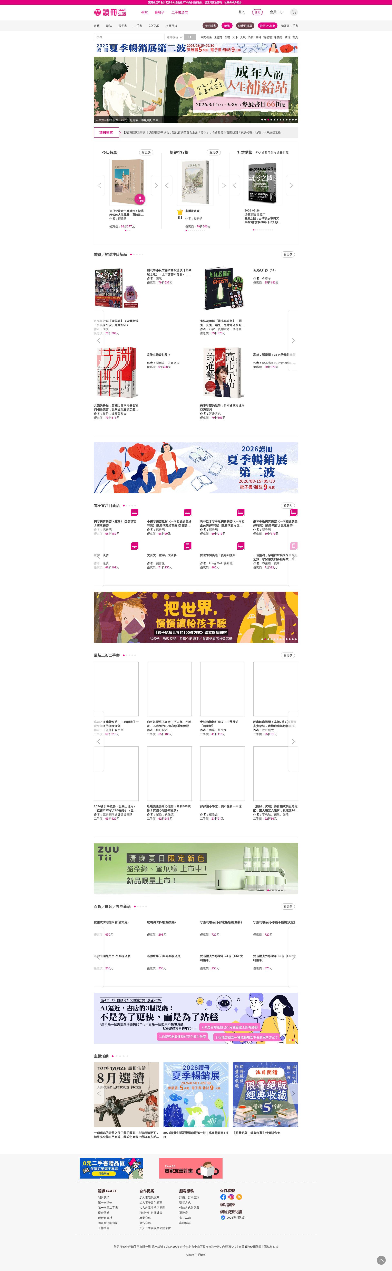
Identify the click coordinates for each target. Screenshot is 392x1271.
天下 (235, 37)
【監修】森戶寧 (113, 730)
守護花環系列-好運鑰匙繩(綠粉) (221, 922)
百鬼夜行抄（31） (265, 270)
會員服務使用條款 (250, 1246)
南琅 (159, 278)
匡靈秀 (218, 37)
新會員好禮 (105, 1218)
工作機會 (103, 1228)
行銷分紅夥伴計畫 (150, 1212)
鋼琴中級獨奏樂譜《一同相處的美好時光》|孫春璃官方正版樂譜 (275, 523)
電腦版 (190, 1255)
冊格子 (160, 12)
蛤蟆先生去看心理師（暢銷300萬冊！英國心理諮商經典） (169, 808)
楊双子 (198, 218)
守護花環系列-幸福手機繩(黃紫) (274, 922)
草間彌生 (206, 37)
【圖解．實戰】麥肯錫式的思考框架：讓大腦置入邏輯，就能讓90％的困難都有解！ (275, 810)
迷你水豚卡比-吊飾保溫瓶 (164, 956)
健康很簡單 (245, 26)
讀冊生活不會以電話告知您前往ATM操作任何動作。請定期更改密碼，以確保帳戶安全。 (196, 2)
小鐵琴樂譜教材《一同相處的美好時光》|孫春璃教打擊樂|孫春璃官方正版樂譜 (169, 525)
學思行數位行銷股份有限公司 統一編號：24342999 (146, 1246)
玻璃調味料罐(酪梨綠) (161, 922)
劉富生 (160, 563)
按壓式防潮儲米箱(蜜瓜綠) (111, 922)
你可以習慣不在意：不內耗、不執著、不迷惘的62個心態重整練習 (169, 724)
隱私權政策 (271, 1246)
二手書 (138, 26)
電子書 (122, 26)
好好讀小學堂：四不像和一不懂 (221, 806)
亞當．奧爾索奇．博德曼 (225, 329)
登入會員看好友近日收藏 (272, 152)
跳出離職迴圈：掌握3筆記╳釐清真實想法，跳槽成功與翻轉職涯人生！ (275, 726)
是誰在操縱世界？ (159, 354)
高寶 (251, 37)
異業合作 (145, 1218)
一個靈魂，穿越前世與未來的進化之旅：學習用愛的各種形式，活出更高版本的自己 (275, 559)
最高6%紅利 (267, 26)
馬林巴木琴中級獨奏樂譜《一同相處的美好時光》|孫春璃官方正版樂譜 (222, 525)
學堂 (144, 12)
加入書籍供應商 (149, 1197)
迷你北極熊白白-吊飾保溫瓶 (112, 956)
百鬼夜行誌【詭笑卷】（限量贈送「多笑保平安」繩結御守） (116, 323)
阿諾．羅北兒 (218, 730)
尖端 (287, 37)
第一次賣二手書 (108, 1207)
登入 (241, 11)
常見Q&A (185, 1218)
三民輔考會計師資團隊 (118, 814)
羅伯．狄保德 (165, 814)
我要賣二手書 (289, 26)
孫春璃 (107, 529)
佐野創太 (268, 730)
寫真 (295, 37)
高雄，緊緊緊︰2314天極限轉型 (274, 354)
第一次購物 (105, 1202)
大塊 (243, 37)
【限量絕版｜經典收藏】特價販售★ (256, 1132)
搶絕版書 (210, 26)
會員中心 (276, 11)
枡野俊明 (162, 730)
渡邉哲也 (215, 413)
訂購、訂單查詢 (189, 1197)
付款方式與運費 (189, 1207)
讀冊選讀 (250, 214)
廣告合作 (145, 1223)
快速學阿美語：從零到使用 (218, 555)
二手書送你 (180, 12)
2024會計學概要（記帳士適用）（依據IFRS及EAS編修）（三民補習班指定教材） (115, 810)
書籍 (97, 26)
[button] (294, 11)
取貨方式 (185, 1202)
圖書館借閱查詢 (108, 1223)
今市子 (266, 278)
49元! (227, 26)
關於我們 (103, 1197)
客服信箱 (185, 1223)
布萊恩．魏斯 (271, 563)
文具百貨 (171, 26)
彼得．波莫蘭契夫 (115, 413)
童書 (227, 37)
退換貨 (183, 1212)
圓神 (258, 37)
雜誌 (109, 26)
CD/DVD (154, 26)
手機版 (201, 1255)
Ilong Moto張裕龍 (221, 563)
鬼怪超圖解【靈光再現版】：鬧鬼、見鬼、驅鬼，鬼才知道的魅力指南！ (222, 325)
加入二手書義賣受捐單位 (155, 1228)
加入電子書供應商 (150, 1202)
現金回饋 (103, 1212)
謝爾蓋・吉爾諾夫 (168, 363)
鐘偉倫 (122, 218)
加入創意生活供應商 (152, 1207)
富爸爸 (267, 37)
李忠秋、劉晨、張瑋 (275, 814)
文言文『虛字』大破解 (162, 555)
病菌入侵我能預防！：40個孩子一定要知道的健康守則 (116, 724)
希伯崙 (278, 37)
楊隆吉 (213, 814)
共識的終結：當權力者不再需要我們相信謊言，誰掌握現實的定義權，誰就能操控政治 (116, 409)
